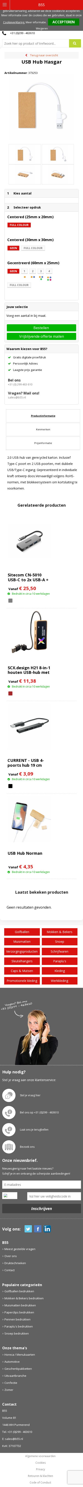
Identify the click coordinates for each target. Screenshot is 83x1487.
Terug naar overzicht (44, 55)
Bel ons (14, 380)
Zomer (8, 1390)
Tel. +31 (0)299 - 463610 (17, 1432)
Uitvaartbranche (15, 1376)
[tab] (43, 415)
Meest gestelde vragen (19, 1249)
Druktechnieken (15, 1263)
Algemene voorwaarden (40, 1456)
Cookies (40, 1462)
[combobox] (37, 43)
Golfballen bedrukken (19, 1291)
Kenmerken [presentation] (43, 429)
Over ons (10, 1256)
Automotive (12, 1362)
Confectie (10, 1383)
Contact (9, 1270)
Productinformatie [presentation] (43, 415)
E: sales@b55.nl (12, 1439)
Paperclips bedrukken (19, 1312)
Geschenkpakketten (18, 1369)
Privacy (40, 1469)
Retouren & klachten (40, 1476)
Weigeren (42, 28)
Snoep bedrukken (16, 1333)
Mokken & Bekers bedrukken (24, 1298)
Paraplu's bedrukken (18, 1326)
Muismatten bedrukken (20, 1305)
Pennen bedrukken (17, 1319)
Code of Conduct (40, 1482)
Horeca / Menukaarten (19, 1355)
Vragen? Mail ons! (23, 393)
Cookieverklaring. (14, 22)
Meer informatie (36, 22)
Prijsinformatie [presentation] (43, 443)
